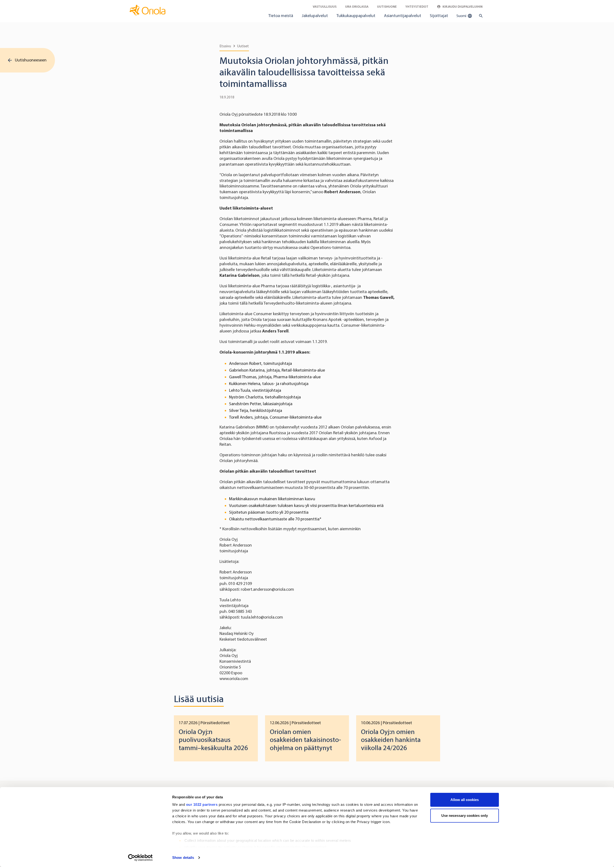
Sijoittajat (439, 15)
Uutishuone (387, 6)
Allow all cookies (464, 800)
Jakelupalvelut (315, 15)
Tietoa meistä (280, 15)
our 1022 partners (202, 804)
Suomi (461, 15)
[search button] (479, 16)
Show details (183, 857)
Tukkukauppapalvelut (356, 15)
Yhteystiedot (416, 6)
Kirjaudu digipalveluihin (462, 6)
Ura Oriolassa (356, 6)
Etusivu (225, 46)
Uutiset (243, 46)
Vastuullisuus (325, 6)
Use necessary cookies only (464, 815)
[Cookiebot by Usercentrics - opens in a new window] (140, 857)
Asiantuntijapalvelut (402, 15)
